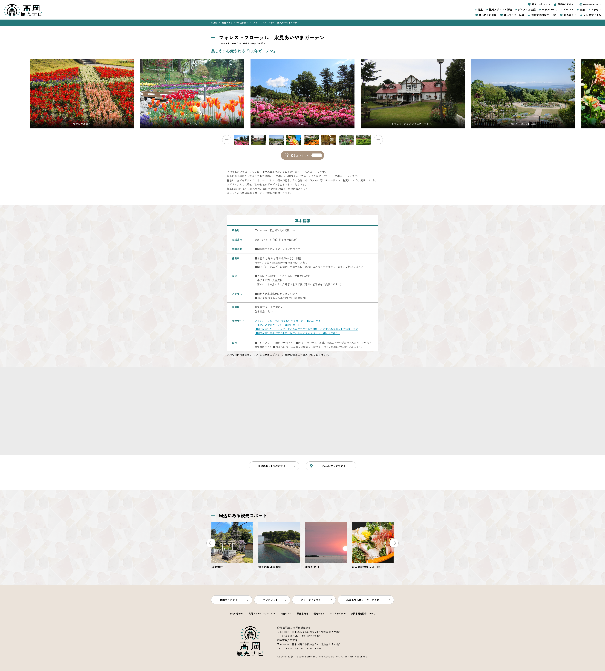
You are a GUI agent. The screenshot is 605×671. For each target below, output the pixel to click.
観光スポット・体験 (500, 9)
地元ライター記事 (514, 15)
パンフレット (270, 600)
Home (214, 22)
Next (378, 139)
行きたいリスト (539, 4)
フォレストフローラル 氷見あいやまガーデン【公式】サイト (289, 321)
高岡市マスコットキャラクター (364, 600)
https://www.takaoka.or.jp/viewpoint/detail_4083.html (373, 545)
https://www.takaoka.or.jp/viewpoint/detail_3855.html (279, 545)
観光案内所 (302, 613)
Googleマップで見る (334, 466)
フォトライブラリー (312, 600)
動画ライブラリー (230, 600)
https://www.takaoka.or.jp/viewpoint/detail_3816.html (232, 545)
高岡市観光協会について (363, 613)
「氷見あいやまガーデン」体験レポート (277, 325)
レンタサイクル (592, 15)
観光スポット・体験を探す (235, 22)
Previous (226, 139)
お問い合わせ (236, 613)
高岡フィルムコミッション (261, 613)
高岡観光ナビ (23, 9)
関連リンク (285, 613)
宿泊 (582, 9)
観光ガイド (570, 15)
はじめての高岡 (488, 15)
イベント (568, 9)
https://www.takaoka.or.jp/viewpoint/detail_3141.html (326, 545)
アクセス (596, 9)
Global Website (591, 4)
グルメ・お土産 (527, 9)
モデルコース (549, 9)
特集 (480, 9)
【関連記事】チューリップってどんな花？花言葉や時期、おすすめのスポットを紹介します (306, 329)
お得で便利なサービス (543, 15)
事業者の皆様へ (565, 4)
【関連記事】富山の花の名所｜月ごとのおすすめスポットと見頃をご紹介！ (297, 333)
